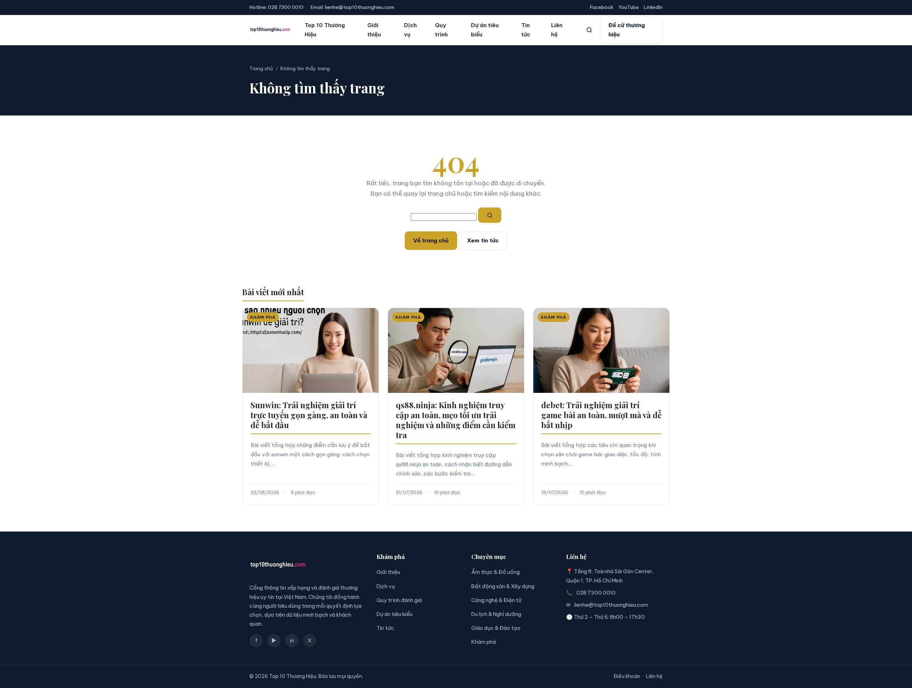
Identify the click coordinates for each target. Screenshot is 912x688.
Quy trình (441, 30)
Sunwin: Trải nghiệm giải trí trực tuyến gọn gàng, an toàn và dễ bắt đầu (308, 415)
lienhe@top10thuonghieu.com (359, 7)
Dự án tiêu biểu (485, 30)
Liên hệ (557, 30)
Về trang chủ (431, 240)
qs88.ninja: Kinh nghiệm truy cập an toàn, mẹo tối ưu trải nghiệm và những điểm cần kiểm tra (455, 420)
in (292, 640)
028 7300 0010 (286, 7)
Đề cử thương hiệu (626, 30)
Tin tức (525, 30)
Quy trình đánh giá (399, 600)
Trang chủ (261, 68)
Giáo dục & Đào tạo (495, 628)
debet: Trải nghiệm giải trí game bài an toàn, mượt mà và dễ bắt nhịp (601, 415)
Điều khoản (626, 676)
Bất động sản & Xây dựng (502, 586)
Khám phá (483, 641)
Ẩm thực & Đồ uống (495, 572)
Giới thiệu (374, 30)
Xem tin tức (483, 240)
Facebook (601, 7)
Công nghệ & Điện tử (496, 600)
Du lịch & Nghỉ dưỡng (496, 614)
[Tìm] (490, 215)
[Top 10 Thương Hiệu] (270, 30)
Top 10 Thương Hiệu (325, 30)
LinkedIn (653, 7)
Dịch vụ (410, 30)
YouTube (628, 7)
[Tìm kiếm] (589, 30)
